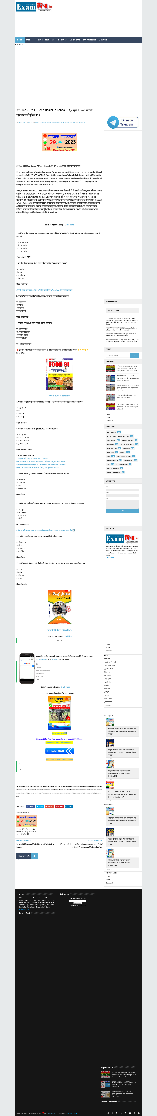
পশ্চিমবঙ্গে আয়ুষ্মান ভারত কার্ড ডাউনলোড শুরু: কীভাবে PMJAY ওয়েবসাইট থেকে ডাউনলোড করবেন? (122, 731)
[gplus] (117, 1113)
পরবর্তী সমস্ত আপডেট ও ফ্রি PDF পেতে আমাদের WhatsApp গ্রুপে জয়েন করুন (44, 290)
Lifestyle (103, 40)
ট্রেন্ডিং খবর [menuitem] (107, 672)
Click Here (69, 224)
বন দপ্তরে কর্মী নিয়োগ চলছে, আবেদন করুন (32, 458)
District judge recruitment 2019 (118, 436)
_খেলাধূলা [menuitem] (106, 692)
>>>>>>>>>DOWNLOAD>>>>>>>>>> (59, 742)
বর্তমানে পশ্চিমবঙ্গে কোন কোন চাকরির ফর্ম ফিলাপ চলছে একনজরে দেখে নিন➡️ (45, 530)
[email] (130, 1113)
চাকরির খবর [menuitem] (107, 659)
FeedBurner (82, 905)
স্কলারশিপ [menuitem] (106, 685)
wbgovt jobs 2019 (113, 468)
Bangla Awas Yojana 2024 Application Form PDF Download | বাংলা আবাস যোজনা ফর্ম (122, 794)
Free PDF (30, 40)
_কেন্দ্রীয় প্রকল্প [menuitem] (108, 682)
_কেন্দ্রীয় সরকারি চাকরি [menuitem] (110, 662)
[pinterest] (139, 1113)
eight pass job (112, 448)
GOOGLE (55, 659)
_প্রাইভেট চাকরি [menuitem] (108, 669)
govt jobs (110, 452)
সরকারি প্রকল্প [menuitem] (107, 675)
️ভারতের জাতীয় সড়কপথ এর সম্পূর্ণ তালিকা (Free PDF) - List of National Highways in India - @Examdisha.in (122, 334)
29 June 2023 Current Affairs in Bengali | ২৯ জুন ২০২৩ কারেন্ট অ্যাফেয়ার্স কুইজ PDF (26, 831)
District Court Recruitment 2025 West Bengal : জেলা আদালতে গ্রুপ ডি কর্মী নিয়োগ (128, 406)
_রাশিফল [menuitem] (106, 695)
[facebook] (112, 1113)
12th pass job (111, 432)
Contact (108, 651)
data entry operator (127, 444)
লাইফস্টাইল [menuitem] (107, 689)
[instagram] (121, 1113)
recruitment (128, 460)
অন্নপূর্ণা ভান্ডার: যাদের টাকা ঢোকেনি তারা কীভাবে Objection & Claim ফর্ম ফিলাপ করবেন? (122, 752)
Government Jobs (46, 40)
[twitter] (108, 1113)
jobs (108, 456)
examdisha (126, 448)
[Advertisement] (99, 19)
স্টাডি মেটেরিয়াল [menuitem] (108, 698)
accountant (111, 440)
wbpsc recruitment (114, 472)
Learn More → (111, 557)
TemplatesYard (51, 1113)
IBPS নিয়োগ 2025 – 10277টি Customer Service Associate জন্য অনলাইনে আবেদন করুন (128, 378)
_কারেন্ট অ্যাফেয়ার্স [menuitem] (108, 705)
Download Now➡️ (59, 733)
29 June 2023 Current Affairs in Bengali (63, 122)
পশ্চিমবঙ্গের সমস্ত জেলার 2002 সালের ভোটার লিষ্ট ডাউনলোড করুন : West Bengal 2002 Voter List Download (128, 368)
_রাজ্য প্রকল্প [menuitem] (107, 679)
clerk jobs (110, 444)
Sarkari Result (89, 40)
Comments (81, 122)
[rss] (125, 1113)
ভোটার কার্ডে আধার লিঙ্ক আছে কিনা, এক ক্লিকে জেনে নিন (37, 467)
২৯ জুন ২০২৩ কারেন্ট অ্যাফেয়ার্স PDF (43, 122)
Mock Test (63, 40)
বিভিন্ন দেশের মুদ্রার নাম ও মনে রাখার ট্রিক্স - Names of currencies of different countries (121, 328)
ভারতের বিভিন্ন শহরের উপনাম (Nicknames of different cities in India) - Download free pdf (122, 323)
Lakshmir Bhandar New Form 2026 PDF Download (126, 396)
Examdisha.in (42, 659)
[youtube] (134, 1113)
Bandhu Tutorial (72, 1113)
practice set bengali (124, 456)
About (108, 417)
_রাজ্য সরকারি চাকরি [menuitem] (109, 665)
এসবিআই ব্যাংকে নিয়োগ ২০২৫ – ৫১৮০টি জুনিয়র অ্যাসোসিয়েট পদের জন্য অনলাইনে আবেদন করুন (128, 387)
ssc (108, 464)
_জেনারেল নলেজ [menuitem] (108, 702)
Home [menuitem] (106, 655)
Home (21, 40)
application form (128, 440)
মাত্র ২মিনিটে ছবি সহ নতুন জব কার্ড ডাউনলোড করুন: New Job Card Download (119, 773)
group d (122, 452)
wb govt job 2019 (121, 464)
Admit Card (75, 40)
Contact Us (110, 420)
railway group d (112, 460)
